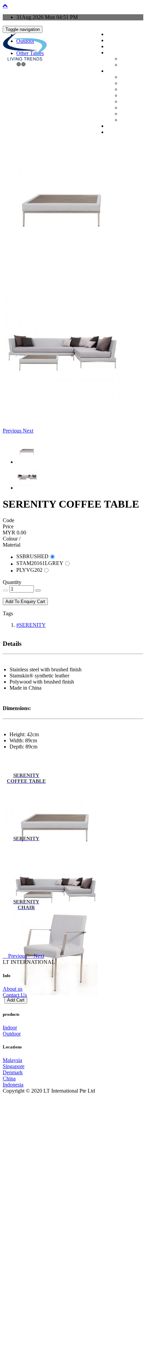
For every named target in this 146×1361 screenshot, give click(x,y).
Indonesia (13, 1085)
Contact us (114, 133)
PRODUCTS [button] (115, 53)
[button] (13, 431)
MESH (125, 77)
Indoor (125, 59)
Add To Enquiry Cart (25, 601)
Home (111, 35)
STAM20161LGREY (39, 563)
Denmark (13, 1072)
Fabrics (125, 84)
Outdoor (126, 65)
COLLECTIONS (118, 47)
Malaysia (12, 1060)
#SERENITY (31, 625)
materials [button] (113, 71)
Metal (124, 90)
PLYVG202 (29, 570)
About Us (113, 41)
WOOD (126, 102)
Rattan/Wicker (130, 108)
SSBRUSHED (32, 556)
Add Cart (15, 1000)
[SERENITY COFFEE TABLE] (62, 275)
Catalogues (114, 126)
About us (12, 989)
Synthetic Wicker (132, 114)
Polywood (127, 96)
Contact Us (15, 995)
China (9, 1078)
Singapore (13, 1066)
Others (125, 120)
